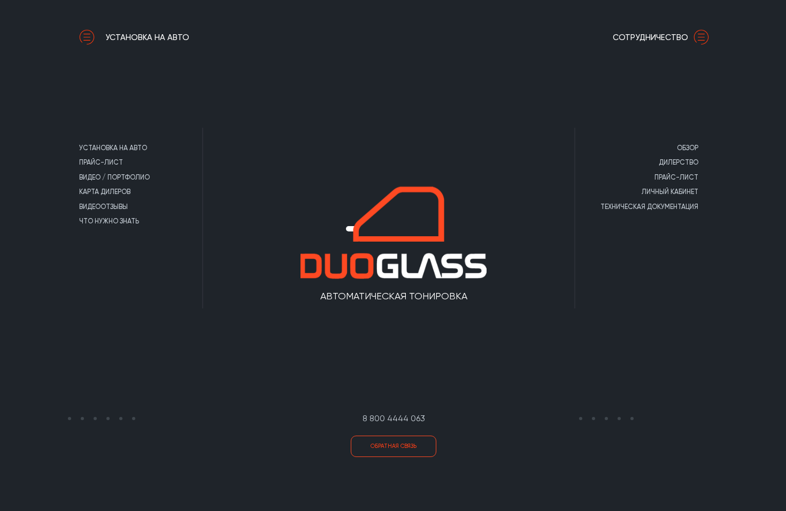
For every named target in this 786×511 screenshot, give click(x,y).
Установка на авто (147, 37)
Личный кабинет (670, 192)
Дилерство (678, 162)
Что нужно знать (109, 221)
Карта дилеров (104, 192)
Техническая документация (649, 207)
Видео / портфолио (114, 177)
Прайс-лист (101, 162)
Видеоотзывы (103, 207)
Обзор (687, 148)
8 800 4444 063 (394, 418)
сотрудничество (650, 37)
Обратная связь (394, 446)
